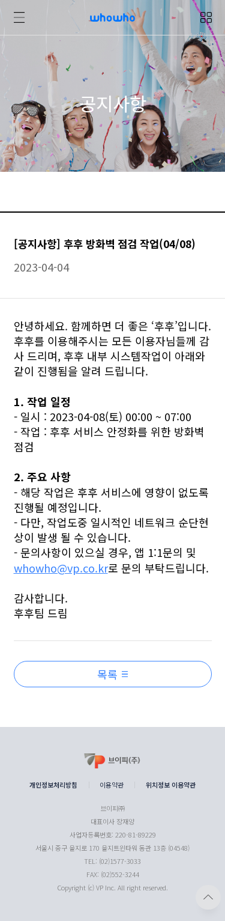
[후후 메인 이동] (112, 21)
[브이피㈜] (112, 762)
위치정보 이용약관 (171, 785)
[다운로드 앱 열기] (205, 17)
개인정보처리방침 (53, 785)
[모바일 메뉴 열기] (19, 17)
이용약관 (112, 785)
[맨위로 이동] (208, 897)
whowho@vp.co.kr (61, 568)
